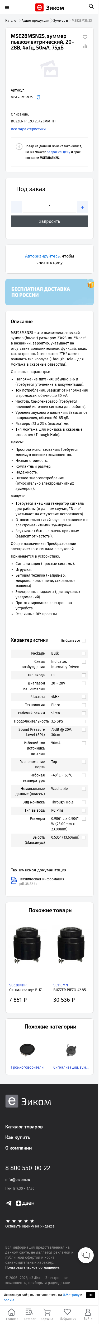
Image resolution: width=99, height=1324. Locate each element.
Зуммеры (60, 20)
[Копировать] (38, 97)
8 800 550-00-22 (27, 1168)
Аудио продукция (36, 20)
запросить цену (58, 152)
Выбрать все (70, 640)
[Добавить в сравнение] (85, 46)
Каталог (11, 20)
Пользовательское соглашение (32, 1267)
